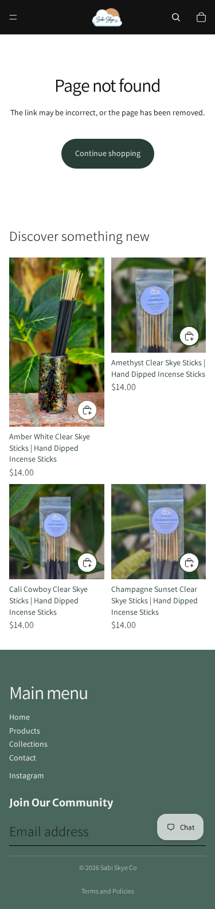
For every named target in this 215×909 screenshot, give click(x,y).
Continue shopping (107, 153)
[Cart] (201, 17)
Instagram (26, 775)
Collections (28, 744)
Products (24, 730)
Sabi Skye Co (118, 867)
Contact (22, 757)
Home (19, 717)
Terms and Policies (107, 891)
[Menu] (13, 17)
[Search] (176, 17)
